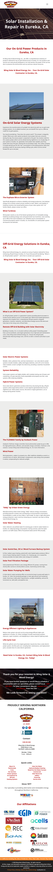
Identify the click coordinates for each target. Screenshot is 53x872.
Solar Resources (37, 773)
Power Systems (12, 773)
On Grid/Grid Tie (12, 775)
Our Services (12, 772)
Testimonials (12, 768)
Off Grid (12, 777)
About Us (12, 766)
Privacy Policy (11, 869)
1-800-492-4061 (26, 742)
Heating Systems (12, 779)
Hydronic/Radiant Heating (37, 768)
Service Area (37, 779)
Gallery (37, 775)
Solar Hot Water (37, 766)
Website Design (32, 869)
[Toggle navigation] (47, 4)
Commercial (37, 772)
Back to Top (24, 869)
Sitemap (18, 869)
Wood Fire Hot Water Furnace (37, 770)
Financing (37, 777)
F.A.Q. (12, 770)
